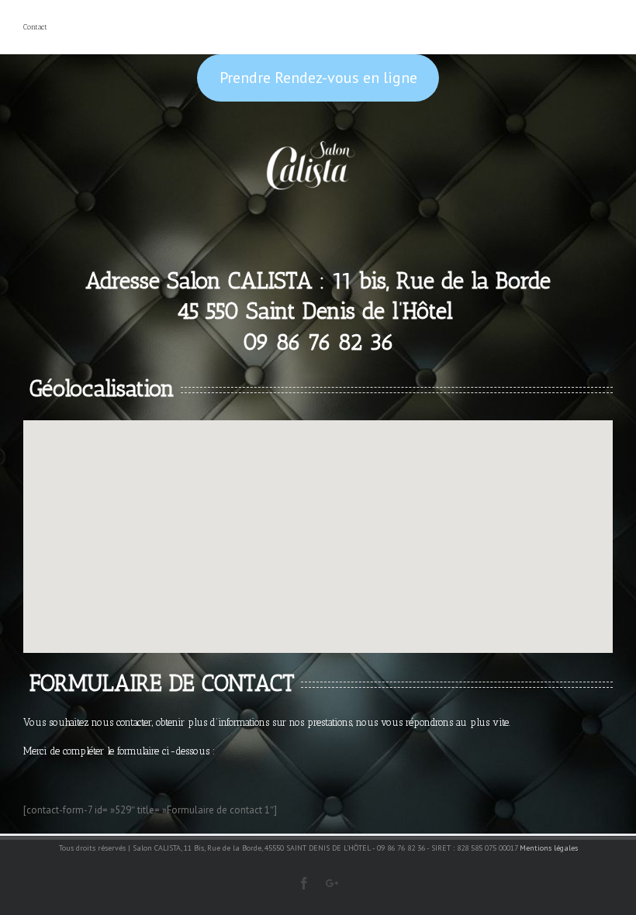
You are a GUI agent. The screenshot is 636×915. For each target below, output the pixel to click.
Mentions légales (549, 848)
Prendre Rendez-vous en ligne (318, 77)
